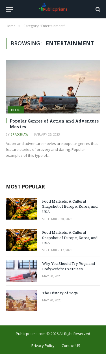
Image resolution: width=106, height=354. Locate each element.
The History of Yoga (60, 292)
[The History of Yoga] (21, 300)
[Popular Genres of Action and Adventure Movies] (53, 86)
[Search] (97, 9)
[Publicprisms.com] (53, 9)
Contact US (71, 345)
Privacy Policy (43, 345)
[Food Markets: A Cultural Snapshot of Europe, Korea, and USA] (21, 209)
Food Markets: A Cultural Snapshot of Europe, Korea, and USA (70, 206)
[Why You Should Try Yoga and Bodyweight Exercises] (21, 271)
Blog (15, 110)
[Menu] (9, 9)
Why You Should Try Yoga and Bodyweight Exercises (68, 266)
